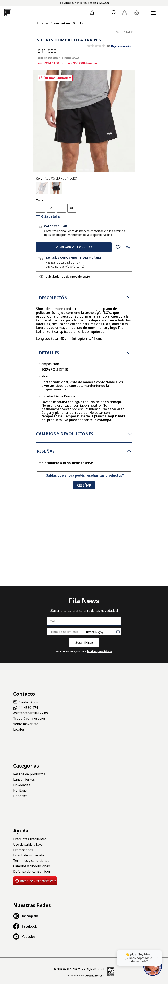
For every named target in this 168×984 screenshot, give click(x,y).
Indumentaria (61, 23)
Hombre (44, 23)
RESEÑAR (84, 485)
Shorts (78, 23)
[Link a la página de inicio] (37, 23)
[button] (114, 13)
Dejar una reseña (121, 46)
